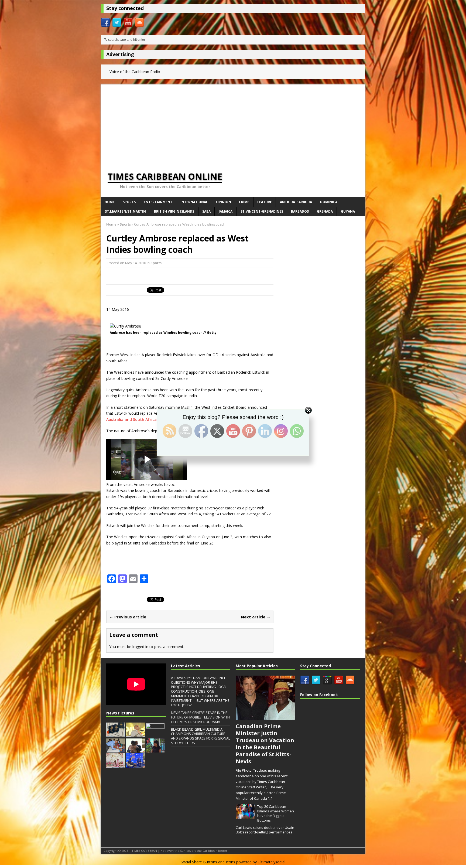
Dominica (328, 202)
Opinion (223, 202)
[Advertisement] (233, 122)
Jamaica (225, 211)
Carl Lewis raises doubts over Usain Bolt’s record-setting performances (265, 830)
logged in (140, 646)
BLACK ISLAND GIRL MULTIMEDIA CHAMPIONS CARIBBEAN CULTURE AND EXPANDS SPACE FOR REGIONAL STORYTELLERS (200, 736)
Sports (129, 202)
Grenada (325, 211)
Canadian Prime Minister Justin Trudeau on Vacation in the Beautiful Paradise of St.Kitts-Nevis (265, 744)
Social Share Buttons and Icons (208, 861)
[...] (270, 798)
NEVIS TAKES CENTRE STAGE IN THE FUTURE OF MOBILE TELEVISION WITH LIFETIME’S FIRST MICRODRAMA (200, 717)
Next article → (255, 616)
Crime (244, 202)
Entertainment (158, 202)
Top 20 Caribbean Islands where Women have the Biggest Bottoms (275, 813)
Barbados (300, 211)
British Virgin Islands (174, 211)
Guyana (348, 211)
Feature (264, 202)
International (194, 202)
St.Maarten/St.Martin (125, 211)
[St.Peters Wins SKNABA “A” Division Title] (155, 734)
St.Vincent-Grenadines (262, 211)
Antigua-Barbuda (296, 202)
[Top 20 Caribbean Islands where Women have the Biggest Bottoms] (245, 815)
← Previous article (127, 616)
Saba (206, 211)
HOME (110, 202)
